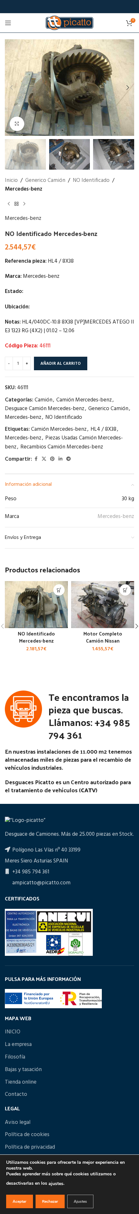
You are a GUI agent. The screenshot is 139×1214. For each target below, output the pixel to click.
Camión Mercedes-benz (84, 400)
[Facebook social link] (36, 459)
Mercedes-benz (23, 189)
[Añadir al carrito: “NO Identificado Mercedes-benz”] (59, 590)
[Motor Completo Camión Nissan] (102, 604)
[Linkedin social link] (60, 459)
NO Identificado (91, 180)
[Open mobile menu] (8, 22)
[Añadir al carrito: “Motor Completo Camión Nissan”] (125, 590)
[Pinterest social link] (52, 459)
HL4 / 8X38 (103, 429)
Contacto (16, 1094)
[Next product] (24, 204)
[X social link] (44, 459)
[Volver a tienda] (16, 204)
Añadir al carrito (60, 363)
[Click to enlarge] (17, 124)
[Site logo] (69, 22)
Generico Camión (45, 180)
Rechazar (50, 1201)
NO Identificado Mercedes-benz (36, 637)
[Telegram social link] (68, 459)
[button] (11, 87)
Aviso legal (17, 1122)
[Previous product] (9, 204)
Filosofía (15, 1057)
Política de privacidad (30, 1147)
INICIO (12, 1032)
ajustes (55, 1184)
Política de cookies (27, 1135)
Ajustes (80, 1201)
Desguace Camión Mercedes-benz (44, 408)
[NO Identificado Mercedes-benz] (36, 604)
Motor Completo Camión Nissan (102, 637)
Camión (43, 400)
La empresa (18, 1045)
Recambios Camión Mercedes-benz (61, 447)
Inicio (11, 180)
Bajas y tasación (23, 1070)
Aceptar (20, 1201)
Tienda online (21, 1082)
